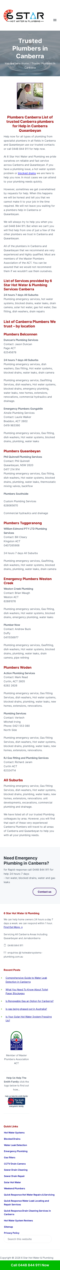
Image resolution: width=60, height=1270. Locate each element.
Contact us (44, 891)
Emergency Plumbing (16, 1151)
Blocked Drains (12, 1138)
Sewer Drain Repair (14, 1176)
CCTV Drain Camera (15, 1163)
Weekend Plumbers (14, 1188)
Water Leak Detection (15, 1145)
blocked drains (27, 173)
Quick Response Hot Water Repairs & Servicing (29, 1194)
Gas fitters (9, 1157)
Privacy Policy (11, 1232)
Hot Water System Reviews (18, 1220)
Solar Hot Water (12, 1182)
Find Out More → (13, 927)
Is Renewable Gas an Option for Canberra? (30, 1001)
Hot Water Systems (14, 1132)
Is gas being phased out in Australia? (26, 1008)
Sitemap (8, 1226)
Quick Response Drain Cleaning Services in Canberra (27, 1212)
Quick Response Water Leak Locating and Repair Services (26, 1202)
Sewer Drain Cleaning (16, 1169)
